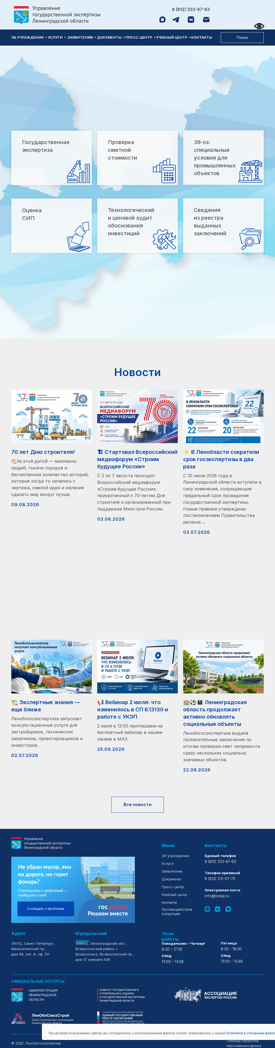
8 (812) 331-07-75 (220, 878)
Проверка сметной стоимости (122, 150)
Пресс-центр (138, 37)
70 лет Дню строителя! (43, 452)
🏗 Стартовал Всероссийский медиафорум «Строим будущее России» (137, 459)
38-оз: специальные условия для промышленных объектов (215, 157)
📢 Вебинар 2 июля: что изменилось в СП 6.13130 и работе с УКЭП (132, 709)
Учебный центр (171, 37)
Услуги (55, 37)
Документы (109, 37)
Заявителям (80, 37)
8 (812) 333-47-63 (191, 9)
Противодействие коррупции (177, 911)
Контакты (201, 37)
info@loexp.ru (217, 895)
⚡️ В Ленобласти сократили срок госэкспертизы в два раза (221, 459)
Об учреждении (27, 37)
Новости (137, 372)
